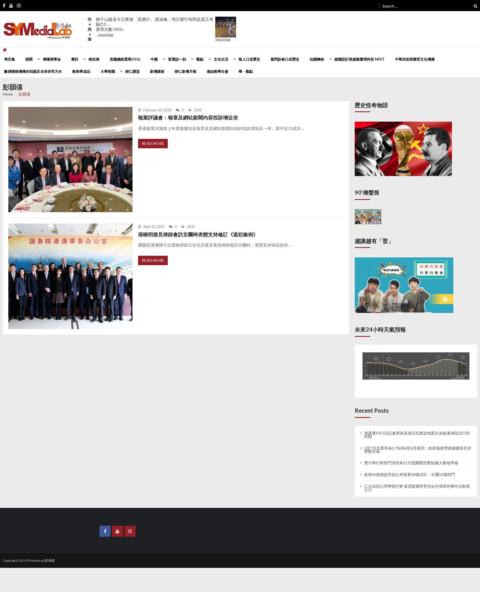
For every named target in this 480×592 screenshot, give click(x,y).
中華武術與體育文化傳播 (415, 59)
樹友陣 (94, 59)
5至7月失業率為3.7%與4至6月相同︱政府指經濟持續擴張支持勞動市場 (417, 444)
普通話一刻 (177, 59)
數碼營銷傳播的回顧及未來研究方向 (33, 71)
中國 (154, 59)
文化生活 (221, 59)
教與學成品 (81, 71)
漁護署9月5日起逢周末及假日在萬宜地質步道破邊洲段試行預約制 (417, 429)
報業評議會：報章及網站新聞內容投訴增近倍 (188, 117)
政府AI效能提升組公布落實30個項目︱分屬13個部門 (409, 469)
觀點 (200, 59)
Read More (153, 143)
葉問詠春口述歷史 (285, 59)
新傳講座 (157, 71)
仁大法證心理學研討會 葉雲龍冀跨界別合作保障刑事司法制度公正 (417, 482)
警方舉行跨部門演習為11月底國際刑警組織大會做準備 (411, 458)
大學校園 (108, 71)
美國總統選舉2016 (125, 59)
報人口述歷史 (249, 59)
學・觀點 (246, 71)
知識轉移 (317, 59)
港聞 (28, 59)
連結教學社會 (217, 71)
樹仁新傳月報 (185, 71)
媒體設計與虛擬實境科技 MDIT (359, 59)
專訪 (74, 59)
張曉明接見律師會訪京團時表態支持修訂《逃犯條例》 (198, 234)
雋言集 (9, 59)
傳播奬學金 (52, 59)
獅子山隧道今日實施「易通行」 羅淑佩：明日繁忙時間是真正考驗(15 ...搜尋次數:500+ (154, 27)
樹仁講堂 (132, 71)
